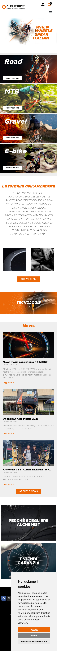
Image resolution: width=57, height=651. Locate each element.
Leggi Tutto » (8, 383)
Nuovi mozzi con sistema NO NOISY (25, 362)
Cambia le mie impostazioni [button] (34, 641)
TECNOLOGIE (28, 302)
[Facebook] (3, 598)
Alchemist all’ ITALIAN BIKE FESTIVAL (27, 470)
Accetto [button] (34, 630)
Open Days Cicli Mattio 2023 (20, 419)
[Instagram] (9, 598)
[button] (40, 12)
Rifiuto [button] (34, 635)
